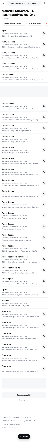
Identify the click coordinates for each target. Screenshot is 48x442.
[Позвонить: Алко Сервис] (43, 106)
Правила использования (11, 424)
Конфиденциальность (28, 421)
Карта (25, 437)
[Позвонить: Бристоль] (43, 314)
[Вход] (44, 3)
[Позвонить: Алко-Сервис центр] (43, 270)
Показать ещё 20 (24, 395)
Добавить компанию (9, 421)
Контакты (15, 417)
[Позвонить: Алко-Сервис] (43, 117)
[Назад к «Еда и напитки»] (3, 3)
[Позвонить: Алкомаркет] (43, 281)
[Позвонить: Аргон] (43, 292)
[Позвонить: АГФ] (43, 33)
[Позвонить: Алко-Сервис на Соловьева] (43, 259)
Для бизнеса (26, 417)
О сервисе (6, 417)
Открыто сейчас (35, 23)
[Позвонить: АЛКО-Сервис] (43, 44)
